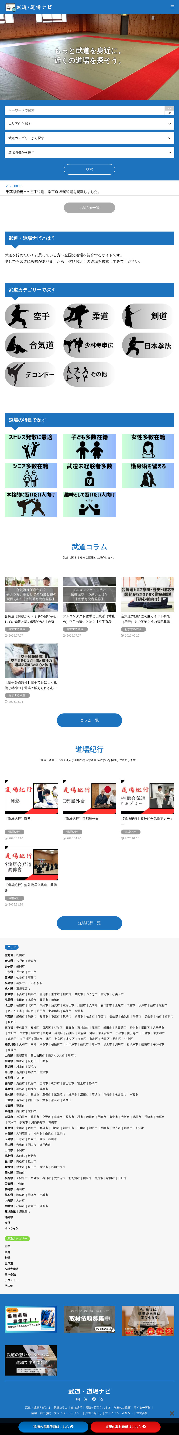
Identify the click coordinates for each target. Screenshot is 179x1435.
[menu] (172, 7)
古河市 (105, 994)
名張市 (20, 1100)
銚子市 (67, 1016)
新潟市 (32, 1066)
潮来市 (55, 994)
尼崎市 (105, 1128)
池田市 (137, 1116)
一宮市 (134, 1094)
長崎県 (9, 1189)
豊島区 (94, 1038)
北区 (48, 1038)
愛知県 (9, 1094)
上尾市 (119, 1005)
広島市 (32, 1139)
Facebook (93, 1399)
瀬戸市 (73, 1094)
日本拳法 (10, 1274)
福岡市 (110, 1178)
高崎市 (32, 999)
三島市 (44, 1083)
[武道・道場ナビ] (29, 7)
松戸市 (12, 1022)
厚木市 (96, 1044)
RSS (101, 1399)
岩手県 (9, 966)
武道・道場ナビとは (37, 1407)
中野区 (47, 1033)
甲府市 (72, 1055)
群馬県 (9, 999)
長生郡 (114, 1016)
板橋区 (35, 1027)
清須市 (84, 1094)
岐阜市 (44, 1089)
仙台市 (20, 977)
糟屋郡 (87, 1178)
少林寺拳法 (12, 1269)
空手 (7, 1246)
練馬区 (59, 1033)
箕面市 (35, 1116)
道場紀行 (76, 1407)
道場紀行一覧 (89, 923)
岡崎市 (107, 1094)
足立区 (70, 1038)
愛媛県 (9, 1167)
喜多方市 (22, 983)
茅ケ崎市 (158, 1044)
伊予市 (20, 1167)
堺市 (80, 1116)
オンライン (12, 1228)
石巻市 (32, 977)
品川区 (70, 1033)
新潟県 (9, 1066)
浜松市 (32, 1083)
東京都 (9, 1027)
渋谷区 (82, 1033)
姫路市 (128, 1128)
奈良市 (49, 1133)
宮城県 (9, 977)
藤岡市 (44, 999)
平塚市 (44, 1044)
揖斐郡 (32, 1089)
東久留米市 (105, 1033)
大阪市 (125, 1116)
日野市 (70, 1027)
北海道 (9, 955)
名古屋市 (120, 1094)
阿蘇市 (20, 1194)
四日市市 (33, 1100)
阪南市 (24, 1122)
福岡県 (9, 1178)
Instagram (78, 1399)
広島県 (9, 1139)
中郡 (33, 1044)
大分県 (9, 1200)
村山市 (32, 972)
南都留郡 (22, 1055)
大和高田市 (23, 1133)
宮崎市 (32, 1206)
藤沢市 (84, 1044)
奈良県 (9, 1133)
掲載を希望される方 (97, 1407)
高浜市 (96, 1094)
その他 (9, 1285)
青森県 (9, 960)
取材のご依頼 (122, 1407)
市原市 (55, 1016)
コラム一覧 (89, 720)
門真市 (102, 1116)
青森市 (32, 960)
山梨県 (9, 1055)
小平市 (120, 1033)
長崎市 (20, 1189)
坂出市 (32, 1161)
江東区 (96, 1027)
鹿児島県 (10, 1211)
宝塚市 (20, 1128)
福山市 (52, 1139)
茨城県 (9, 994)
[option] (89, 57)
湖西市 (20, 1083)
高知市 (20, 1172)
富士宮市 (68, 1083)
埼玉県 (9, 1005)
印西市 (102, 1016)
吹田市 (90, 1116)
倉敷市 (20, 1144)
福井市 (20, 1077)
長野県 (9, 1061)
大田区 (105, 1038)
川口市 (29, 1011)
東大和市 (159, 1033)
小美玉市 (118, 994)
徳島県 (9, 1155)
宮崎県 (9, 1206)
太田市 (20, 999)
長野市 (32, 1061)
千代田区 (22, 1027)
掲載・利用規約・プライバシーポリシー (56, 1413)
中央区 (128, 1038)
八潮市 (79, 1011)
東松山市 (68, 1005)
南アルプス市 (56, 1055)
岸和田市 (22, 1116)
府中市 (134, 1027)
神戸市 (93, 1128)
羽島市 (20, 1089)
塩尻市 (20, 1061)
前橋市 (55, 999)
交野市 (46, 1116)
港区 (92, 1033)
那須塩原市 (23, 988)
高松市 (20, 1161)
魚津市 (44, 1072)
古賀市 (99, 1178)
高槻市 (52, 1122)
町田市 (107, 1027)
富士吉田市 (38, 1055)
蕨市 (153, 1005)
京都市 (32, 1111)
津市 (45, 1100)
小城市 (20, 1183)
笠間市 (79, 994)
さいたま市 (15, 1011)
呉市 (42, 1139)
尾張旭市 (59, 1094)
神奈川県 (10, 1044)
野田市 (44, 1016)
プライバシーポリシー (119, 1413)
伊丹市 (116, 1128)
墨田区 (145, 1027)
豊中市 (114, 1116)
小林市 (20, 1206)
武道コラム (61, 1407)
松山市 (32, 1167)
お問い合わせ (93, 1413)
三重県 (9, 1100)
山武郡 (125, 1016)
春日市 (46, 1178)
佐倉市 (90, 1016)
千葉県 (9, 1016)
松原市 (160, 1116)
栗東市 (20, 1105)
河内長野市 (38, 1122)
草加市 (67, 1011)
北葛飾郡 (54, 1011)
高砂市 (44, 1128)
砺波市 (32, 1072)
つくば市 (91, 994)
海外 (7, 1222)
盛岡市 (20, 966)
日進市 (35, 1094)
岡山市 (32, 1144)
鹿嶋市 (32, 994)
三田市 (81, 1128)
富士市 (81, 1083)
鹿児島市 (24, 1211)
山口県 (9, 1150)
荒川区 (117, 1038)
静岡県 (9, 1083)
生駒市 (61, 1133)
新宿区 (59, 1038)
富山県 (9, 1072)
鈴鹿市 (67, 1100)
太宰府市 (59, 1178)
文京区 (82, 1038)
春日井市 (22, 1094)
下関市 (20, 1150)
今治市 (44, 1167)
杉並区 (58, 1027)
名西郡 (20, 1155)
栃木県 (9, 988)
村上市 (20, 1066)
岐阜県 (9, 1089)
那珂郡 (44, 994)
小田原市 (71, 1044)
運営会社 (142, 1413)
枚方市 (70, 1116)
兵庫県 (9, 1128)
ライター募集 (142, 1407)
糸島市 (35, 1178)
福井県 (9, 1077)
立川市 (12, 1033)
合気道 (9, 1263)
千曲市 (44, 1061)
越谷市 (163, 1005)
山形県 (9, 972)
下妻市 (20, 994)
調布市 (38, 1038)
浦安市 (32, 1016)
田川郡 (122, 1178)
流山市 (149, 1016)
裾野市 (55, 1083)
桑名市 (55, 1100)
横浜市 (107, 1044)
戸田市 (41, 1011)
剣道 (7, 1257)
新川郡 (20, 1072)
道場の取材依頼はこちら (123, 1427)
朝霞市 (20, 1005)
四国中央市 (58, 1167)
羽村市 (35, 1033)
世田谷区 (120, 1027)
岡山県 (9, 1144)
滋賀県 (9, 1105)
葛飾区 (12, 1038)
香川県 (9, 1161)
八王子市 (158, 1027)
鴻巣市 (44, 1005)
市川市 (169, 1016)
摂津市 (149, 1116)
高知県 (9, 1172)
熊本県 (9, 1194)
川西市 (55, 1128)
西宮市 (32, 1128)
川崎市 (119, 1044)
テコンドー (12, 1280)
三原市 (20, 1139)
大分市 (20, 1200)
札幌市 (20, 955)
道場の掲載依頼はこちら (51, 1427)
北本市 (32, 1005)
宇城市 (44, 1194)
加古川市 (68, 1128)
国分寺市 (132, 1033)
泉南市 (58, 1116)
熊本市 (32, 1194)
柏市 (159, 1016)
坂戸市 (142, 1005)
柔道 (7, 1252)
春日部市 (106, 1005)
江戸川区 (25, 1038)
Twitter (85, 1399)
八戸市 (20, 960)
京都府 (9, 1111)
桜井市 (38, 1133)
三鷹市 (146, 1033)
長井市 (20, 972)
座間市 (12, 1050)
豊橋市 (46, 1094)
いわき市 (36, 983)
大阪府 (9, 1116)
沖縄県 (9, 1217)
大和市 (23, 1044)
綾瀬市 (145, 1044)
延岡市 (44, 1206)
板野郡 (32, 1155)
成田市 (79, 1016)
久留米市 (22, 1178)
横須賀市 (56, 1044)
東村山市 (83, 1027)
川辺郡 (140, 1128)
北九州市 (74, 1178)
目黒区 (46, 1027)
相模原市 (132, 1044)
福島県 (9, 983)
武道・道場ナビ (89, 1391)
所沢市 (55, 1005)
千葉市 (137, 1016)
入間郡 (93, 1005)
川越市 (81, 1005)
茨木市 (12, 1122)
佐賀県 (9, 1183)
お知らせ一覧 (89, 207)
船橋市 (20, 1016)
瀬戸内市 (45, 1144)
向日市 (20, 1111)
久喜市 (131, 1005)
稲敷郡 (67, 994)
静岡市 (93, 1083)
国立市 (24, 1033)
